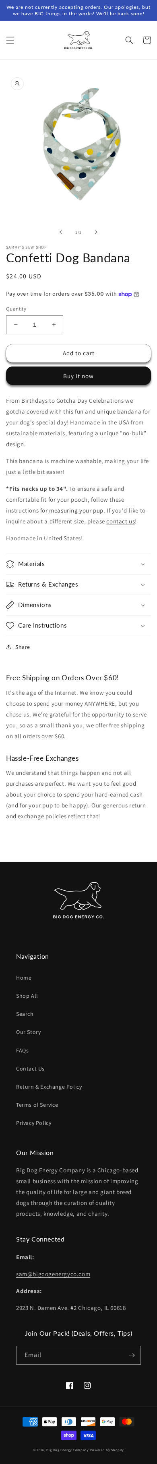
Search (25, 1013)
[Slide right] (96, 232)
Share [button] (22, 647)
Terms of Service (37, 1104)
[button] (10, 40)
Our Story (28, 1032)
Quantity (16, 308)
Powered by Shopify (107, 1450)
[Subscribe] (131, 1355)
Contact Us (30, 1068)
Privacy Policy (33, 1122)
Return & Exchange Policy (49, 1086)
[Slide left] (61, 232)
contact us (120, 521)
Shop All (27, 995)
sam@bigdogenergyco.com (53, 1274)
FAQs (22, 1050)
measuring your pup (76, 510)
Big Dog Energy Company (67, 1450)
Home (23, 977)
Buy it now (78, 376)
